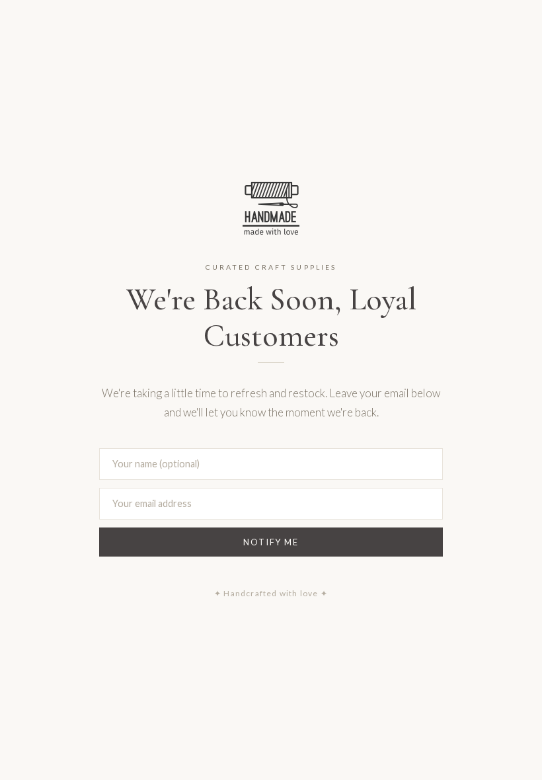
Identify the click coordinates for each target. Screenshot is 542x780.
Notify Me (271, 542)
